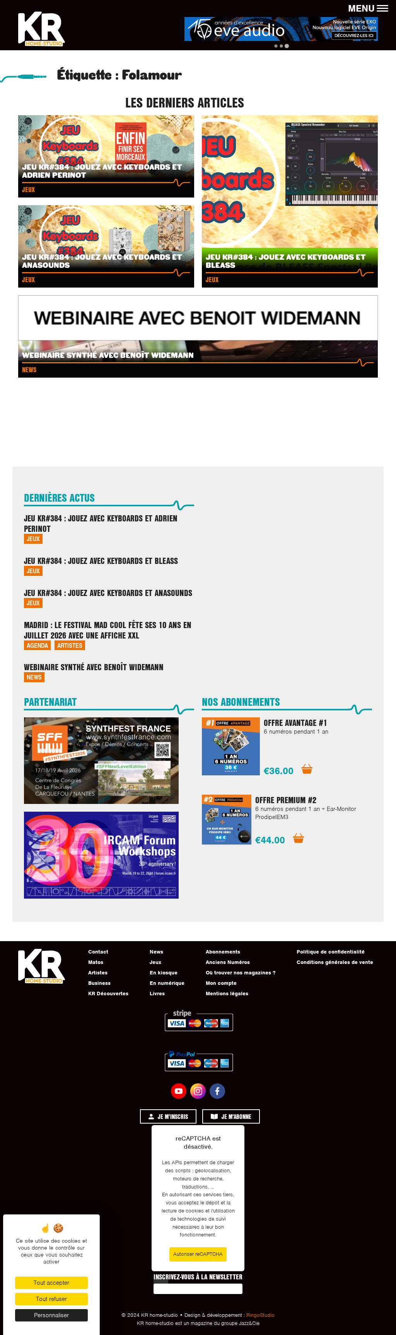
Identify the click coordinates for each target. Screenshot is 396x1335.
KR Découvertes (108, 993)
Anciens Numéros (228, 962)
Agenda (37, 645)
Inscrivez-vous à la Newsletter (198, 1277)
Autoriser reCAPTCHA (198, 1254)
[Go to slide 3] (286, 46)
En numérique (167, 983)
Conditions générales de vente (335, 962)
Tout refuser (51, 1299)
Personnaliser (51, 1315)
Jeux (33, 538)
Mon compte (221, 983)
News (34, 677)
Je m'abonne (236, 1116)
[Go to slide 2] (281, 46)
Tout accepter (51, 1283)
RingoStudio (260, 1315)
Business (99, 983)
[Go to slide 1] (275, 46)
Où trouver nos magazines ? (240, 972)
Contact (98, 951)
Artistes (69, 645)
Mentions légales (227, 993)
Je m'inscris (173, 1116)
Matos (95, 962)
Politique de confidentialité (331, 951)
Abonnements (223, 951)
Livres (157, 993)
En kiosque (164, 972)
